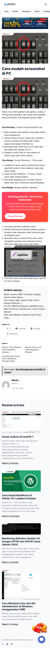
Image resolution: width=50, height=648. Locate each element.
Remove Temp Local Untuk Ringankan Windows (33, 349)
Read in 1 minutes (10, 624)
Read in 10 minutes (10, 516)
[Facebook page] (3, 644)
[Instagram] (7, 644)
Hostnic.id (13, 640)
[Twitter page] (12, 644)
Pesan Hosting (15, 216)
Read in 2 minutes (10, 463)
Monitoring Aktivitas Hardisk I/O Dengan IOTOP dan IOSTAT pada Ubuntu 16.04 (21, 541)
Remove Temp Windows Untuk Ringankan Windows (11, 349)
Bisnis (37, 11)
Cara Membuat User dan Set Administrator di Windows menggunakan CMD (18, 606)
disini (33, 226)
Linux (6, 11)
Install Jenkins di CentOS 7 (17, 436)
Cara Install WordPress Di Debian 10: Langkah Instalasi (19, 497)
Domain (15, 11)
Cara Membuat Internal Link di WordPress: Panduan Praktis (11, 358)
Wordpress (26, 11)
